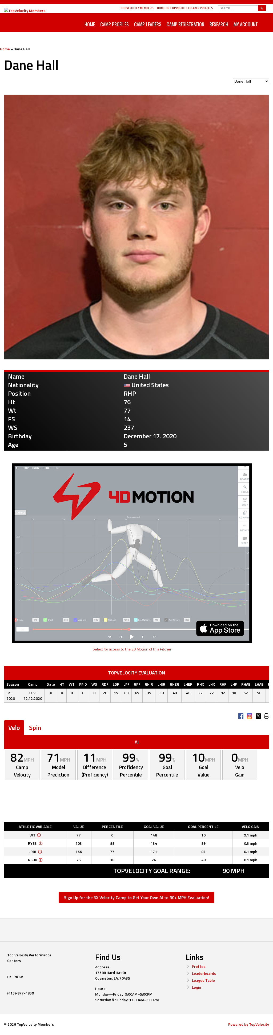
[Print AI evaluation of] (266, 716)
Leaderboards (204, 973)
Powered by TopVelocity (248, 1024)
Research (219, 24)
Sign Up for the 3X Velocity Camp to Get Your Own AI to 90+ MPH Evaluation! (136, 897)
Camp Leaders (147, 24)
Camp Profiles (114, 24)
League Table (203, 980)
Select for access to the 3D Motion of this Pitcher (132, 649)
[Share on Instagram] (249, 716)
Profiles (198, 966)
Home (90, 24)
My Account (246, 24)
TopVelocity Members (137, 8)
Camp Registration (185, 24)
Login (196, 987)
